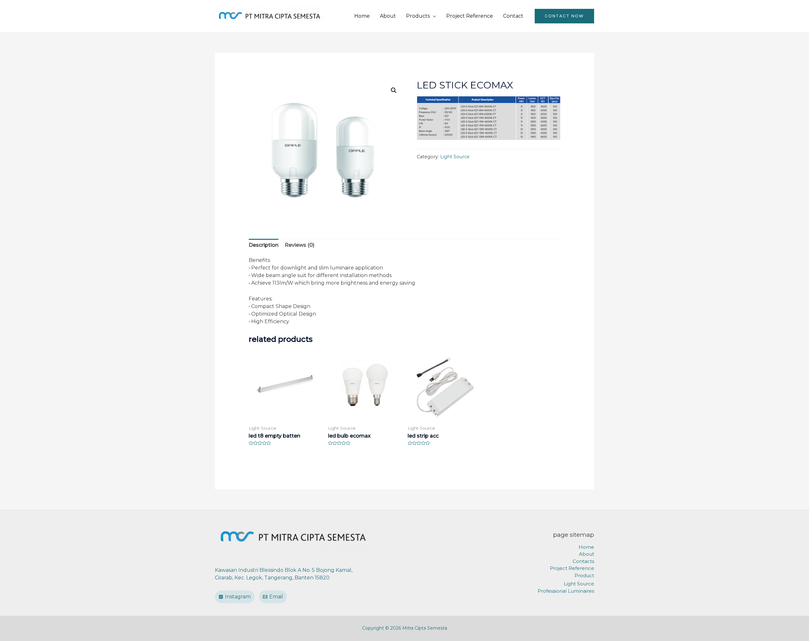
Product (584, 575)
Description (263, 245)
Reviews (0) (299, 245)
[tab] (263, 245)
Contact (513, 16)
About (388, 16)
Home (362, 16)
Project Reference (469, 16)
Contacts (583, 561)
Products (418, 16)
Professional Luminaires (566, 591)
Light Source (455, 157)
